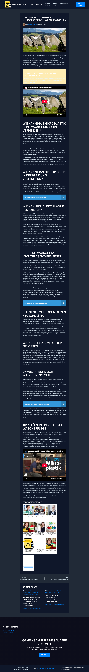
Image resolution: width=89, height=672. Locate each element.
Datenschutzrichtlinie (8, 630)
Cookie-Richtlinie (7, 634)
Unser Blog (47, 5)
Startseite (47, 3)
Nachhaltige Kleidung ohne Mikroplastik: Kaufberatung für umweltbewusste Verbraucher (31, 601)
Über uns (54, 3)
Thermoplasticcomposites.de (27, 4)
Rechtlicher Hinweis (8, 632)
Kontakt (55, 5)
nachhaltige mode (37, 608)
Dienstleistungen (63, 3)
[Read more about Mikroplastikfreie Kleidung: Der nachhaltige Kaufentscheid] (55, 591)
